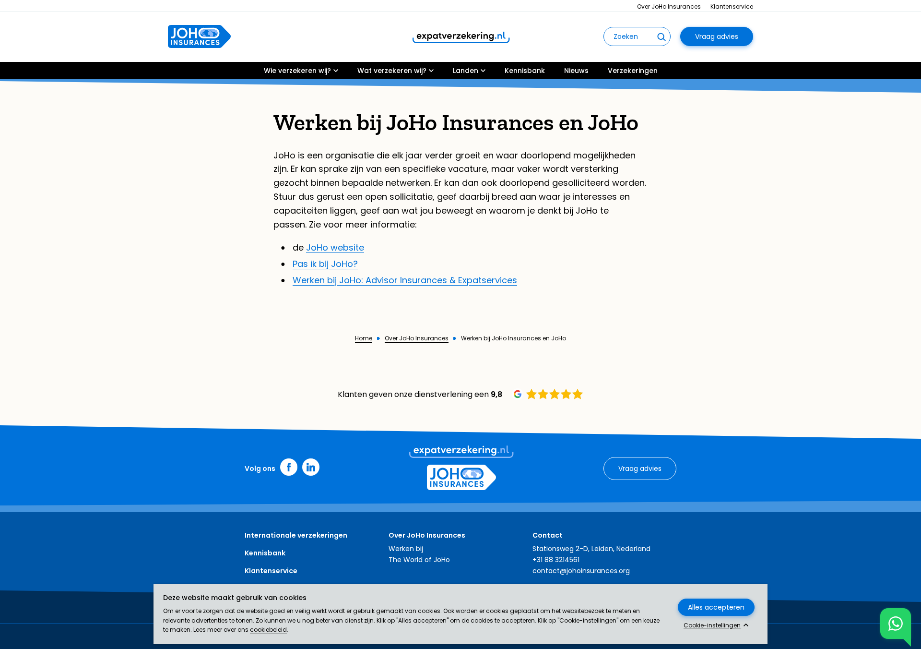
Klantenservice (731, 6)
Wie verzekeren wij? (297, 70)
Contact (547, 535)
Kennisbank (525, 70)
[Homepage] (199, 36)
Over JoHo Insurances (669, 6)
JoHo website (335, 247)
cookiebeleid (268, 629)
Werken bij (406, 548)
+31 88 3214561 (555, 560)
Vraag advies (716, 36)
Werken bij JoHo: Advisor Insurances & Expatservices (405, 280)
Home (363, 338)
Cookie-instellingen (712, 625)
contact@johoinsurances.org (581, 571)
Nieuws (576, 70)
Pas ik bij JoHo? (325, 264)
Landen (465, 70)
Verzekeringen (633, 70)
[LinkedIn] (310, 467)
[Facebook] (288, 467)
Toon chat (895, 623)
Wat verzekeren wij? (391, 70)
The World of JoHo (419, 560)
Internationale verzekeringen (296, 535)
